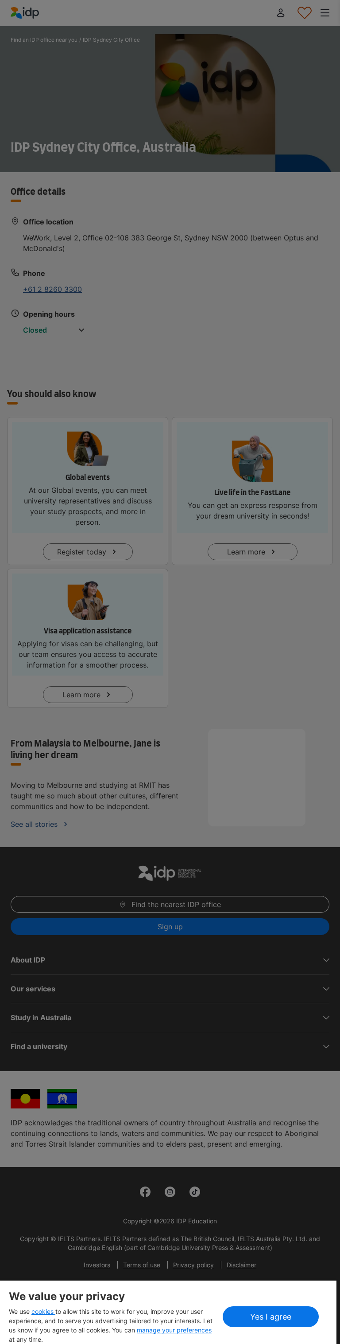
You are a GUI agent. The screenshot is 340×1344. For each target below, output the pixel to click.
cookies (43, 1311)
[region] (168, 1312)
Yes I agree (270, 1316)
